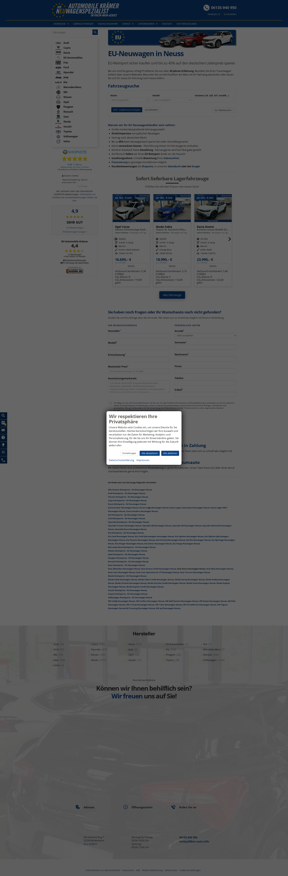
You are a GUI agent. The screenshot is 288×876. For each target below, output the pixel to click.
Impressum (142, 460)
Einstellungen (129, 453)
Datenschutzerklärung (121, 460)
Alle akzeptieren (150, 453)
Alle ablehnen (170, 453)
